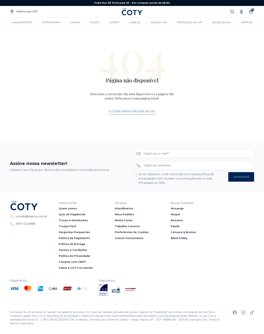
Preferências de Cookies (132, 232)
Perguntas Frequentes (74, 232)
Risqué (175, 214)
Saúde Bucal (221, 22)
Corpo (114, 22)
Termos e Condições (73, 250)
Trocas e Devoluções (73, 220)
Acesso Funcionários (129, 238)
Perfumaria (51, 22)
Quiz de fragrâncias (72, 214)
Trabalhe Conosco (127, 226)
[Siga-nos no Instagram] (243, 312)
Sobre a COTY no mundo (76, 267)
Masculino (158, 22)
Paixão (175, 226)
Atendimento (124, 208)
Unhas (75, 22)
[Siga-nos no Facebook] (235, 312)
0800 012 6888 (25, 223)
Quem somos (68, 208)
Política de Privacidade (74, 256)
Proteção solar (189, 22)
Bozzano (177, 220)
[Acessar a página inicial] (28, 205)
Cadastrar (241, 176)
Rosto (94, 22)
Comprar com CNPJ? (72, 261)
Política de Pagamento (74, 238)
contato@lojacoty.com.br (31, 216)
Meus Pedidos (124, 214)
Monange (177, 208)
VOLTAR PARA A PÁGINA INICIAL (132, 111)
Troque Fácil (67, 226)
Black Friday (179, 238)
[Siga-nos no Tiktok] (252, 312)
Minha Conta (123, 220)
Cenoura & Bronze (183, 232)
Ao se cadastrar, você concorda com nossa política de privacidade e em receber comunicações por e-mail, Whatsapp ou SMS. (176, 178)
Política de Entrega (72, 244)
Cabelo (134, 22)
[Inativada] (103, 290)
